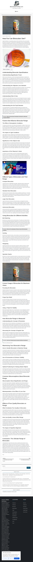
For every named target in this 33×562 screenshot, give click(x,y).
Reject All (11, 558)
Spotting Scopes (14, 517)
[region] (11, 555)
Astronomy (14, 504)
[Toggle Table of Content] (11, 69)
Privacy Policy (25, 508)
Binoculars (14, 506)
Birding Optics (14, 508)
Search (3, 466)
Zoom (13, 521)
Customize (5, 558)
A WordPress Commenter (6, 491)
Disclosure (24, 506)
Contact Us (25, 504)
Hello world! (14, 491)
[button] (16, 11)
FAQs (3, 454)
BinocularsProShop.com (16, 6)
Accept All (17, 558)
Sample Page (25, 510)
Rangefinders (14, 515)
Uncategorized (14, 519)
